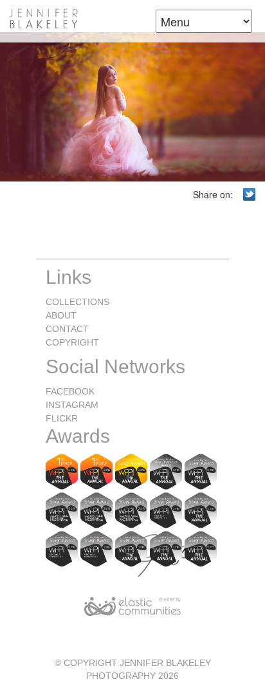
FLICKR (62, 418)
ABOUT (61, 315)
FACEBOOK (70, 391)
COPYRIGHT (72, 342)
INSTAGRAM (72, 405)
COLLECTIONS (77, 302)
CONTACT (67, 329)
